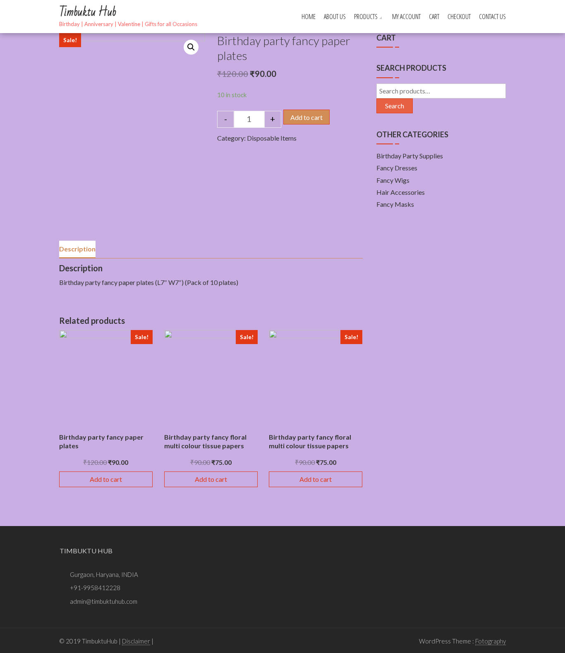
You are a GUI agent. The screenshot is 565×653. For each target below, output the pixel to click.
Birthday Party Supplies (409, 156)
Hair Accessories (400, 192)
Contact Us (492, 16)
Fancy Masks (395, 204)
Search (394, 106)
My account (406, 16)
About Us (335, 16)
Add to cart (306, 117)
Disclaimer (136, 641)
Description (77, 249)
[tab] (77, 249)
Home (309, 16)
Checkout (459, 16)
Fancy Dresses (396, 168)
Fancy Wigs (392, 180)
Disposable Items (272, 138)
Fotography (490, 641)
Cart (434, 16)
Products (366, 16)
